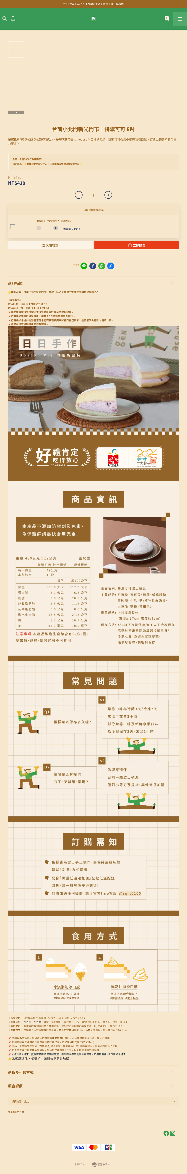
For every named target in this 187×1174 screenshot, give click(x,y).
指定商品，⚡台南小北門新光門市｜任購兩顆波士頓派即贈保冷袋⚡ (47, 163)
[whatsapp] (101, 266)
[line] (84, 266)
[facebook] (92, 266)
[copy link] (110, 266)
